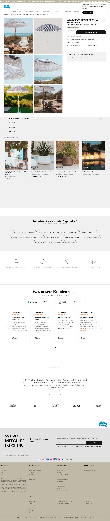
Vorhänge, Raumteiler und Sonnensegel (66, 501)
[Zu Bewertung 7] (55, 347)
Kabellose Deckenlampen (62, 479)
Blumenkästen (32, 479)
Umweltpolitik (82, 517)
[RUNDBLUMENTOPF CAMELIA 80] (42, 155)
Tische (30, 503)
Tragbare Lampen (61, 486)
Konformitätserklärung (93, 517)
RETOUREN (12, 127)
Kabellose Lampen (53, 237)
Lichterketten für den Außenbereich (48, 242)
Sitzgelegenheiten (33, 501)
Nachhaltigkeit (4, 470)
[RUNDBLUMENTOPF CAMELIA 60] (67, 155)
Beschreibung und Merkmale (19, 118)
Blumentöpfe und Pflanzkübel (24, 232)
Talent (2, 472)
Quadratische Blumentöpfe (35, 477)
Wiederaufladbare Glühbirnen (63, 474)
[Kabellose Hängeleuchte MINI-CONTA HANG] (16, 155)
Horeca (12, 14)
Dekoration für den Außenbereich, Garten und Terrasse (58, 232)
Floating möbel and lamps (63, 503)
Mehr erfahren (88, 12)
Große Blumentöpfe (33, 472)
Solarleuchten (60, 481)
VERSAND (12, 123)
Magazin (3, 474)
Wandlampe (59, 488)
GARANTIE (12, 131)
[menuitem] (14, 11)
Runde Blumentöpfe (33, 474)
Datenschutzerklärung (50, 517)
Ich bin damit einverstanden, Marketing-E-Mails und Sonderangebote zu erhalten (80, 446)
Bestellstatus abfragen (89, 470)
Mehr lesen (38, 332)
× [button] (106, 3)
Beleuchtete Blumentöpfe (35, 467)
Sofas (30, 508)
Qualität (76, 517)
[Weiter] (101, 327)
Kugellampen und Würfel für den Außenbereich (82, 237)
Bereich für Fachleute (89, 501)
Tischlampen (60, 470)
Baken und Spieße (61, 483)
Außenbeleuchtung (89, 232)
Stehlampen (59, 467)
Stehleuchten (70, 242)
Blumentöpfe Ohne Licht (35, 470)
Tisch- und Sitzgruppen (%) (35, 506)
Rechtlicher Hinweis (39, 517)
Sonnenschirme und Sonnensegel (64, 499)
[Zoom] (29, 21)
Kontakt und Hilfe (88, 467)
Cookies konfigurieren (68, 517)
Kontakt (13, 517)
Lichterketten (60, 472)
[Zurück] (9, 327)
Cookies (59, 517)
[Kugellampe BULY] (93, 155)
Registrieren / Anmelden (90, 499)
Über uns (3, 467)
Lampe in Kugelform (61, 477)
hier (73, 58)
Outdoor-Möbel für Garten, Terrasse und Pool (27, 237)
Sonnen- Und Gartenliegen (35, 499)
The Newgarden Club (89, 503)
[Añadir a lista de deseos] (104, 20)
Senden (93, 442)
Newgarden (6, 14)
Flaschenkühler (32, 512)
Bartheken (31, 510)
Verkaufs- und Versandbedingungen (25, 517)
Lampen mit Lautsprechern (63, 490)
